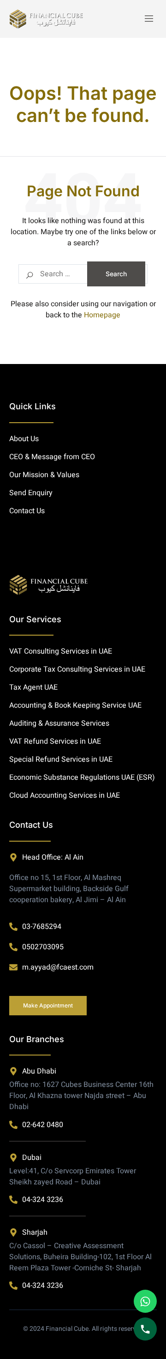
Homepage (102, 315)
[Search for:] (83, 274)
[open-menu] (148, 18)
